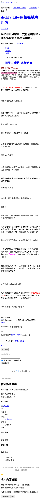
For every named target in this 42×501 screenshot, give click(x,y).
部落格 (8, 51)
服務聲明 (24, 470)
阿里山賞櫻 (19, 341)
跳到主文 (4, 29)
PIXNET (10, 468)
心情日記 (19, 44)
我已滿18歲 (5, 496)
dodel (3, 322)
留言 (18, 335)
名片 (7, 53)
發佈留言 (5, 363)
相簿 (7, 48)
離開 (12, 496)
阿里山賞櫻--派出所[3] (18, 62)
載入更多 (5, 349)
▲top (3, 345)
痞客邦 (13, 335)
